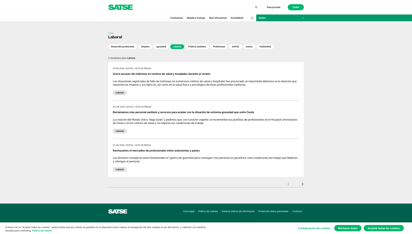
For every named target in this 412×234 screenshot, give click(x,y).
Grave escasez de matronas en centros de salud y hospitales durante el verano (161, 73)
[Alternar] (256, 7)
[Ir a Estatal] (120, 7)
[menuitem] (296, 7)
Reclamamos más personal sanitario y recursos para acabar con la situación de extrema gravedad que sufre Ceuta (183, 112)
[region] (206, 228)
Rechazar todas (348, 228)
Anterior (288, 182)
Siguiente (302, 182)
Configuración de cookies (314, 228)
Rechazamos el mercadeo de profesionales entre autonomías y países (156, 150)
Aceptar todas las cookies (384, 228)
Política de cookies (42, 230)
